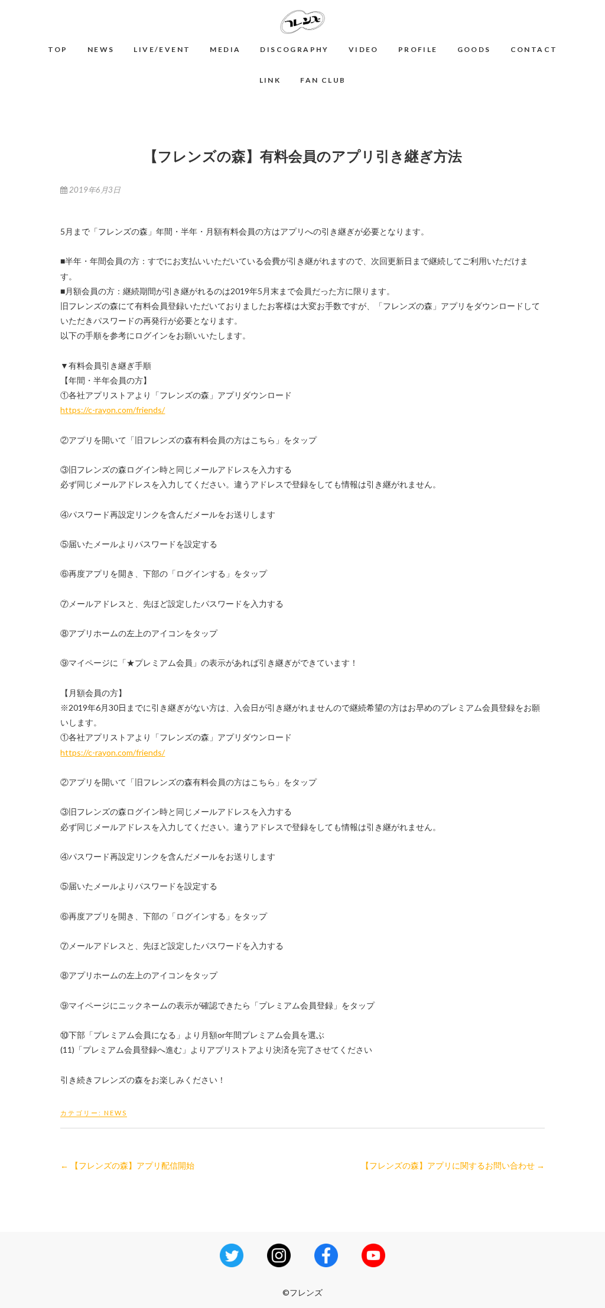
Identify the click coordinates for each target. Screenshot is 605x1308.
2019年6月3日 (94, 189)
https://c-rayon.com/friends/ (112, 410)
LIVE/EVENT (162, 49)
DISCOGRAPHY (294, 49)
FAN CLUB (323, 80)
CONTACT (534, 49)
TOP (58, 49)
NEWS (101, 49)
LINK (270, 80)
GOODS (474, 49)
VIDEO (364, 49)
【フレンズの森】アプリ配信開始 (127, 1165)
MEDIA (225, 49)
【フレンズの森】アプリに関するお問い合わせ (453, 1165)
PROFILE (418, 49)
